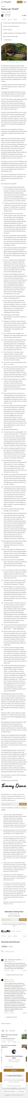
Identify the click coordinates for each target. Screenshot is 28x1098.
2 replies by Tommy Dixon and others (14, 974)
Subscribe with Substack (15, 1075)
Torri (5, 979)
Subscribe (19, 2)
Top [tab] (3, 1030)
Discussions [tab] (12, 1030)
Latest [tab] (6, 1030)
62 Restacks (18, 931)
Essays (3, 6)
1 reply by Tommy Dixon (11, 1017)
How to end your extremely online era (9, 1035)
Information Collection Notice (15, 924)
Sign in (25, 2)
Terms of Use (21, 923)
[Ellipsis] (26, 960)
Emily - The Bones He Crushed (11, 959)
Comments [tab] (4, 946)
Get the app (21, 1091)
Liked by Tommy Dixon (10, 961)
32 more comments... (6, 1023)
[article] (14, 1038)
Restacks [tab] (11, 946)
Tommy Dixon (7, 14)
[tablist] (7, 946)
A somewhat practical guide (8, 1038)
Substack (7, 1095)
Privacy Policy (16, 1081)
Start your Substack (10, 1091)
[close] (24, 1050)
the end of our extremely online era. (8, 1046)
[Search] (25, 1030)
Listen (24, 15)
